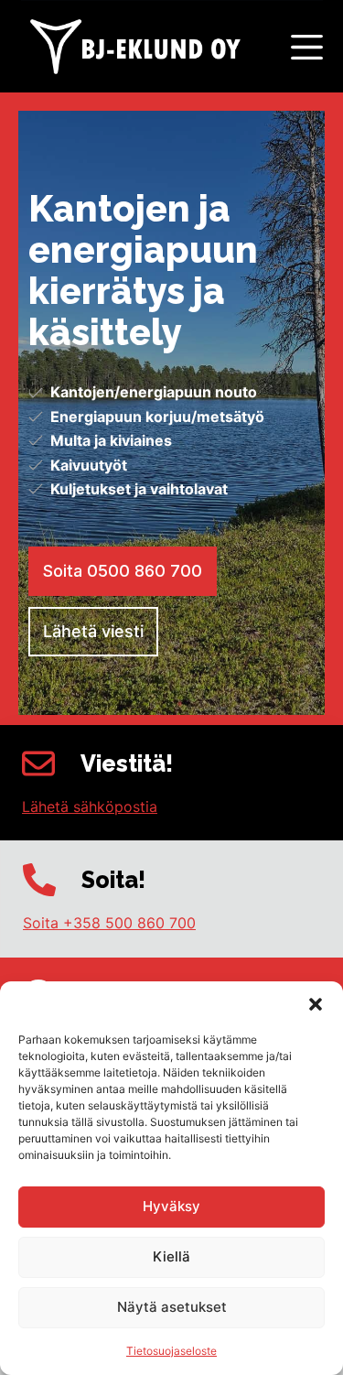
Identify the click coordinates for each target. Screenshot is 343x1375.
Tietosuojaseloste (171, 1351)
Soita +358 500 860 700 (109, 923)
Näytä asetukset (172, 1306)
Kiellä (171, 1256)
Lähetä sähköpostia (89, 806)
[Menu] (307, 47)
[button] (315, 1004)
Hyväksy (171, 1206)
